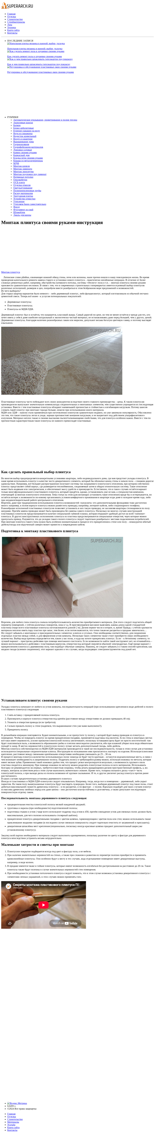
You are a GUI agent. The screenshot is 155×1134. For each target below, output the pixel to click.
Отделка (11, 16)
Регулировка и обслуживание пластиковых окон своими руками (40, 72)
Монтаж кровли (21, 166)
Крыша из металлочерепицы (28, 160)
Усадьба (11, 1124)
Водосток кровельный (24, 136)
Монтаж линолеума (23, 171)
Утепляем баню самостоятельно (29, 204)
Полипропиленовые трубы (27, 190)
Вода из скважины (23, 133)
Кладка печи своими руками (28, 158)
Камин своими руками (25, 152)
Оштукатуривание (22, 188)
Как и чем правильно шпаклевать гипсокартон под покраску (38, 64)
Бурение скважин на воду (26, 130)
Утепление (19, 201)
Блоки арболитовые (23, 128)
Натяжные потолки (23, 177)
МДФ (16, 163)
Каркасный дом (21, 155)
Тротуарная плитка (23, 196)
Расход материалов (23, 193)
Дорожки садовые (22, 149)
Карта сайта (13, 30)
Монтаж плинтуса (10, 272)
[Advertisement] (80, 95)
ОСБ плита (19, 182)
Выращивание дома (23, 141)
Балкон (17, 125)
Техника (11, 27)
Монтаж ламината (22, 169)
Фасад (16, 207)
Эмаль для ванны (22, 215)
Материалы (13, 1122)
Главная (11, 14)
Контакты (12, 33)
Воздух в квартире (23, 139)
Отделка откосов (22, 185)
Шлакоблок (19, 212)
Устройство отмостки (24, 198)
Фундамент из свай (23, 209)
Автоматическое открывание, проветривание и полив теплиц (45, 120)
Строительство (15, 19)
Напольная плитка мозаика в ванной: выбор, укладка (34, 48)
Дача (9, 24)
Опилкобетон (20, 179)
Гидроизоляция (21, 144)
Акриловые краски (23, 122)
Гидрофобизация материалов (28, 147)
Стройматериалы (16, 22)
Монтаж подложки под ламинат (29, 174)
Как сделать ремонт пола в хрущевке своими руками (34, 56)
